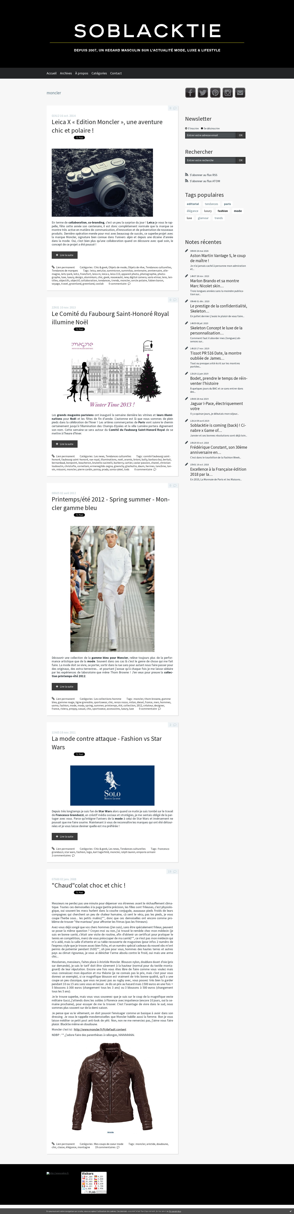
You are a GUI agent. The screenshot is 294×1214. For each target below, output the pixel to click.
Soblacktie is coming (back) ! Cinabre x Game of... (218, 427)
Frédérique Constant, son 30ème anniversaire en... (218, 449)
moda (81, 705)
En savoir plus (175, 1211)
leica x (105, 274)
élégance (71, 1147)
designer (159, 705)
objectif (75, 280)
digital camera (138, 277)
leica (93, 270)
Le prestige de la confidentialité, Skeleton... (218, 308)
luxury (70, 277)
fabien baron (155, 280)
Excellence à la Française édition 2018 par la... (218, 471)
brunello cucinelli (102, 462)
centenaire (140, 270)
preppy (73, 708)
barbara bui (155, 459)
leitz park (66, 274)
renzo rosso (121, 702)
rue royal (94, 459)
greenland (88, 283)
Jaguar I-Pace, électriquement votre (216, 406)
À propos (81, 73)
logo (89, 852)
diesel (140, 702)
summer (99, 705)
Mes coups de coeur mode (108, 1144)
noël (120, 459)
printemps (111, 705)
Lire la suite (66, 255)
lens (164, 277)
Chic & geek (100, 267)
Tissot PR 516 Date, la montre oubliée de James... (215, 355)
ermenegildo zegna (101, 466)
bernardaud (58, 462)
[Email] (240, 93)
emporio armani (145, 852)
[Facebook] (190, 93)
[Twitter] (203, 93)
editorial (193, 204)
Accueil (52, 73)
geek (106, 277)
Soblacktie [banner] (147, 34)
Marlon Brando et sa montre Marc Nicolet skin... (214, 283)
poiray (97, 469)
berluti (167, 459)
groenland (75, 283)
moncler (125, 280)
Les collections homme (107, 698)
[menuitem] (53, 73)
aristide (150, 1144)
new (126, 277)
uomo (55, 705)
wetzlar (101, 270)
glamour (203, 218)
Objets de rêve (136, 267)
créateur (148, 705)
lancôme (161, 466)
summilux (127, 270)
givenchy (119, 466)
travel (64, 283)
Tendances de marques (65, 270)
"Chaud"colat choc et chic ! (89, 885)
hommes (165, 702)
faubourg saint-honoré (74, 459)
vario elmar (154, 277)
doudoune (162, 1144)
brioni (136, 459)
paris (227, 204)
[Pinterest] (215, 93)
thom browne (152, 698)
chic (100, 277)
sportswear (100, 702)
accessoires (113, 708)
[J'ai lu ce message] (290, 1211)
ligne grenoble (84, 702)
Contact (116, 73)
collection (129, 705)
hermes (150, 466)
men (156, 702)
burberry (119, 462)
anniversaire (155, 270)
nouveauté (116, 277)
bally (144, 459)
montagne (84, 1147)
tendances (104, 280)
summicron (113, 270)
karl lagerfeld (101, 852)
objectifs (64, 280)
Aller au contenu (11, 3)
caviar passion (142, 462)
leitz (76, 274)
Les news (99, 456)
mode (73, 705)
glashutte (131, 466)
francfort (85, 274)
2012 (139, 705)
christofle (70, 466)
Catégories (99, 73)
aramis (128, 459)
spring (89, 705)
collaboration (89, 280)
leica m (96, 274)
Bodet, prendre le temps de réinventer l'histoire (218, 381)
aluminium (90, 277)
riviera (64, 708)
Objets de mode (118, 267)
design (79, 277)
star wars (69, 852)
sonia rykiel (116, 469)
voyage (56, 283)
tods (126, 469)
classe (61, 1147)
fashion (64, 705)
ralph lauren (128, 852)
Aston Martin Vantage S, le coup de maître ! (218, 258)
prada (105, 469)
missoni (61, 469)
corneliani (83, 466)
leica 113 (115, 274)
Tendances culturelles (158, 267)
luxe (63, 277)
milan (132, 702)
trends (115, 280)
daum (141, 466)
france (148, 702)
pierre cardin (85, 469)
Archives (66, 73)
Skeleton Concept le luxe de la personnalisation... (216, 330)
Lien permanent (65, 267)
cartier (128, 462)
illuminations (109, 459)
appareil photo (130, 274)
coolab (100, 283)
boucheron (84, 462)
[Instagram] (228, 93)
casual (81, 708)
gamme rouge (66, 702)
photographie (148, 274)
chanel (155, 462)
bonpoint (71, 462)
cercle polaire (139, 280)
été (120, 705)
